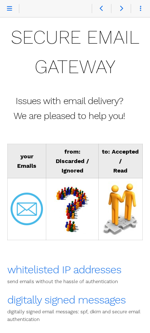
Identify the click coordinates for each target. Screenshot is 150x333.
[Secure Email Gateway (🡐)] (101, 8)
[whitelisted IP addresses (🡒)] (120, 8)
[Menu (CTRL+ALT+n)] (9, 8)
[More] (140, 8)
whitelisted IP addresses (64, 269)
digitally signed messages (66, 299)
